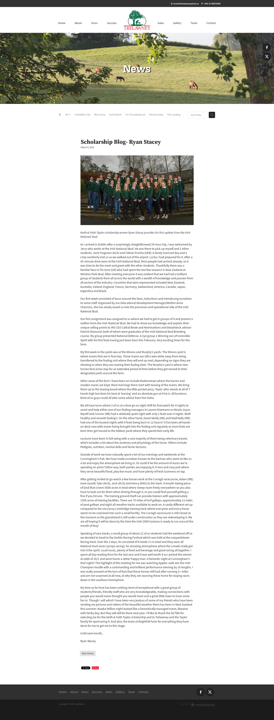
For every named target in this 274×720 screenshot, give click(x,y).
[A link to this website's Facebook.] (267, 47)
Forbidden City (82, 114)
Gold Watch (115, 114)
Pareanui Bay (156, 114)
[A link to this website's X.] (267, 56)
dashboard (80, 704)
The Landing (173, 114)
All (67, 114)
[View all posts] (60, 115)
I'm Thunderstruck (135, 114)
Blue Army (99, 114)
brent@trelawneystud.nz (186, 3)
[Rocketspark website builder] (198, 705)
